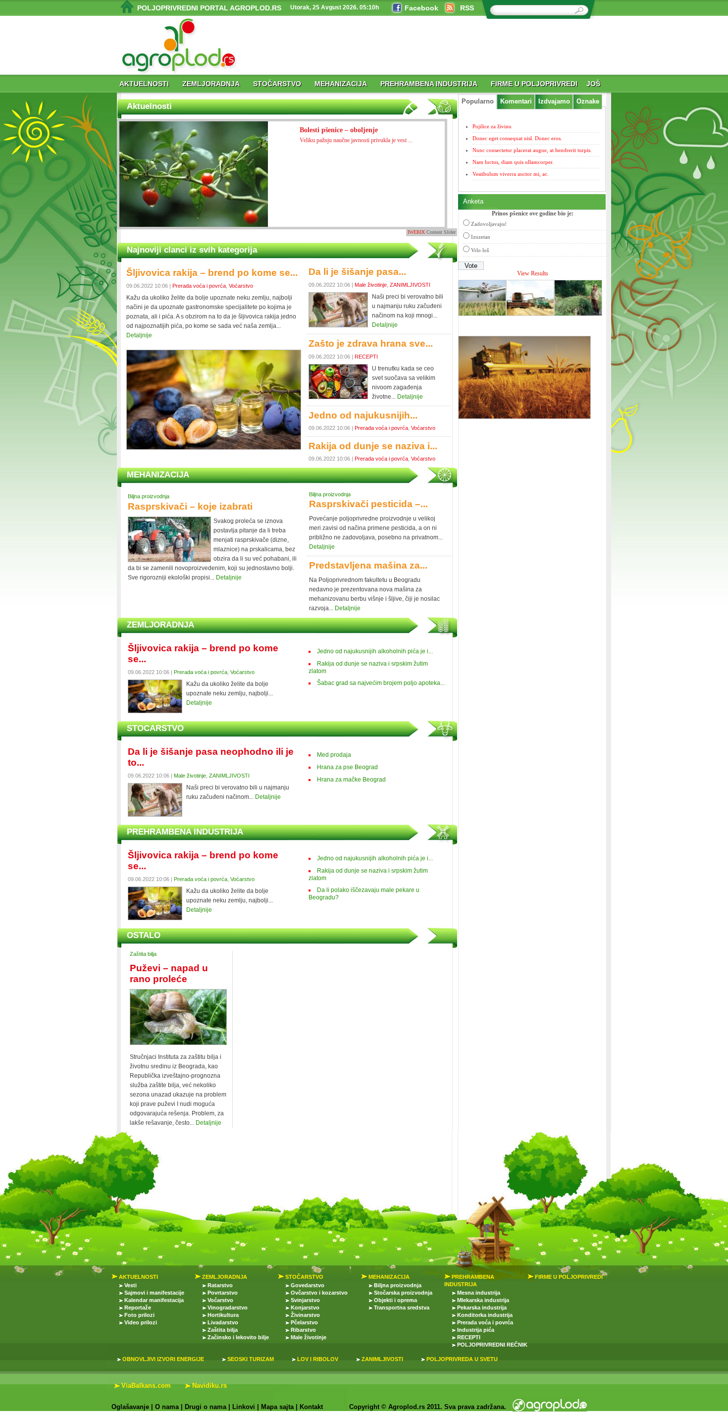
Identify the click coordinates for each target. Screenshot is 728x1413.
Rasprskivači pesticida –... (368, 504)
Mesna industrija (478, 1293)
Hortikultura (223, 1315)
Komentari (516, 101)
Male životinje (371, 285)
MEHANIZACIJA (340, 84)
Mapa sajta (277, 1407)
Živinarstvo (305, 1315)
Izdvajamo (554, 101)
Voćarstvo (241, 286)
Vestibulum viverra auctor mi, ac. (510, 174)
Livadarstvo (223, 1322)
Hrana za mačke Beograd (351, 779)
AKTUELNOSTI (144, 84)
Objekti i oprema (395, 1300)
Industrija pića (475, 1330)
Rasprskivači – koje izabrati (190, 506)
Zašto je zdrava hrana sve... (371, 343)
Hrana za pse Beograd (347, 767)
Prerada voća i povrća (199, 286)
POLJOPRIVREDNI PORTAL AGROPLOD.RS (209, 8)
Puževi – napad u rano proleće (169, 973)
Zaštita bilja (143, 954)
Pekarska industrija (482, 1307)
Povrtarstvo (223, 1293)
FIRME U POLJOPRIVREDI (534, 84)
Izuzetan (480, 237)
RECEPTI (366, 357)
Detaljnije (139, 335)
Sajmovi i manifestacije (154, 1293)
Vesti (130, 1285)
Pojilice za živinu (492, 126)
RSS (467, 8)
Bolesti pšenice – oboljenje (356, 135)
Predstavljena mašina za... (368, 565)
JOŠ (593, 84)
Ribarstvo (303, 1330)
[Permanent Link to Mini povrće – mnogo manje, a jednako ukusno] (193, 183)
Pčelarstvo (304, 1322)
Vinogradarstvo (228, 1307)
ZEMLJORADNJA (211, 84)
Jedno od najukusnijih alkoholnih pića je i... (375, 651)
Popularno (478, 101)
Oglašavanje (130, 1407)
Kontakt (311, 1407)
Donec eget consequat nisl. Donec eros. (517, 138)
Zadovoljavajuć (489, 224)
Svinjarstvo (305, 1300)
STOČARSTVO (277, 84)
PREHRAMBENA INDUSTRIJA (428, 84)
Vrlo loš (480, 250)
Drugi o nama (205, 1407)
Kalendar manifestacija (154, 1300)
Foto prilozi (139, 1315)
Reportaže (137, 1307)
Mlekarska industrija (483, 1300)
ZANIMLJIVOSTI (410, 285)
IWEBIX (416, 232)
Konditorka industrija (485, 1315)
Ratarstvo (220, 1285)
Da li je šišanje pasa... (357, 271)
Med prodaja (334, 754)
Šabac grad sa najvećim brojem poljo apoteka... (381, 683)
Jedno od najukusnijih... (363, 415)
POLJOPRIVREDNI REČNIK (492, 1345)
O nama (167, 1407)
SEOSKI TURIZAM (250, 1359)
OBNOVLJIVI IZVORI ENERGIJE (163, 1359)
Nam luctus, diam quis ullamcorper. (513, 162)
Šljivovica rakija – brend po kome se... (212, 272)
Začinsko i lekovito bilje (238, 1337)
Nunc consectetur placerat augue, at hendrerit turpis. (532, 150)
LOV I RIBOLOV (317, 1359)
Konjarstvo (305, 1307)
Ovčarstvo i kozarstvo (319, 1293)
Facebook (421, 8)
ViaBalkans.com (146, 1385)
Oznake (587, 101)
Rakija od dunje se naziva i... (373, 446)
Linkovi (243, 1407)
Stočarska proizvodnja (403, 1293)
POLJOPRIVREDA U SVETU (462, 1359)
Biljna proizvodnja (148, 496)
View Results (532, 273)
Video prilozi (140, 1322)
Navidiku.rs (209, 1385)
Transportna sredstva (401, 1307)
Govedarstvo (307, 1285)
